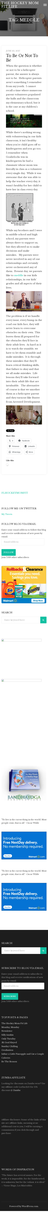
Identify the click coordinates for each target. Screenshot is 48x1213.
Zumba (16, 1090)
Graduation (7, 1050)
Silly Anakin (7, 1035)
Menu (45, 5)
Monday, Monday (10, 1027)
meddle (18, 275)
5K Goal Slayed (9, 1042)
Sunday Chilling (9, 1046)
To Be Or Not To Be (22, 58)
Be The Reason (9, 1061)
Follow (9, 552)
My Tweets (6, 514)
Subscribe (10, 996)
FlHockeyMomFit (14, 493)
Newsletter (6, 1031)
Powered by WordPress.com (23, 1206)
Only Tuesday (8, 1039)
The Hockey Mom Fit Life (20, 4)
